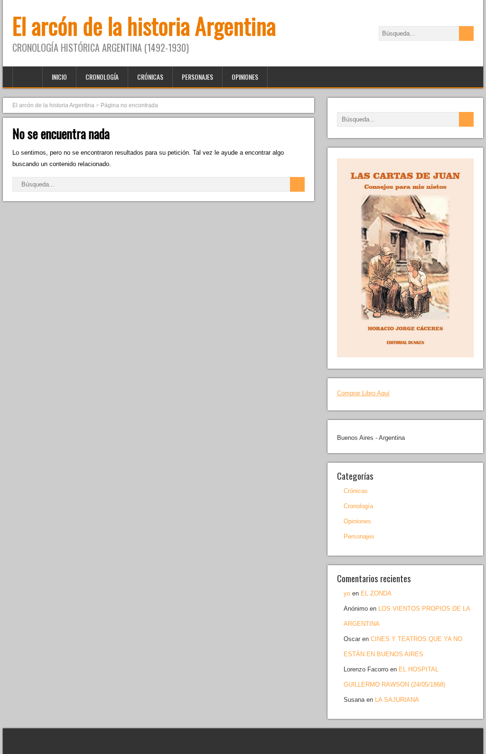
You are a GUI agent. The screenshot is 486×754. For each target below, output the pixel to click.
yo (347, 593)
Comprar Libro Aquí (363, 393)
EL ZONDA (376, 593)
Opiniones (245, 77)
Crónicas (150, 77)
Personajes (197, 77)
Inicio (59, 77)
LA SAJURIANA (397, 699)
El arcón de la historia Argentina (144, 25)
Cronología (102, 77)
